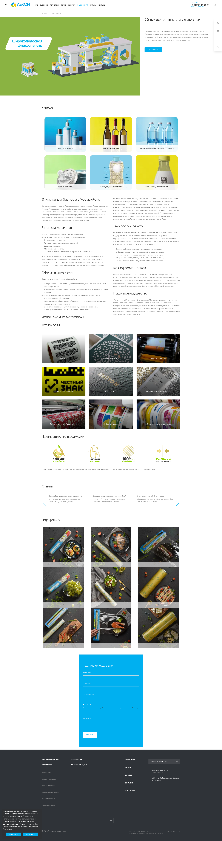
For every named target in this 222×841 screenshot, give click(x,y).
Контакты (129, 783)
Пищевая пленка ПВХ (50, 759)
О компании (130, 759)
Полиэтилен (47, 765)
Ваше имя (87, 673)
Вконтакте (111, 820)
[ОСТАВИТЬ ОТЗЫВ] (218, 47)
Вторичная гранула (48, 805)
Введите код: (87, 718)
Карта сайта (130, 791)
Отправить (89, 735)
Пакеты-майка (46, 773)
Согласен (88, 704)
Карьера (128, 767)
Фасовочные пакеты (49, 779)
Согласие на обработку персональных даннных (146, 833)
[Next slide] (177, 503)
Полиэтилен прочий (48, 798)
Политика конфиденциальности (141, 831)
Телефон (87, 684)
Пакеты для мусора (48, 785)
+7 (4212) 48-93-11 (159, 770)
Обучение (129, 775)
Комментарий (88, 694)
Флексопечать (77, 759)
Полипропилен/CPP (79, 765)
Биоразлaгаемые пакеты (50, 792)
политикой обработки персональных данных (106, 708)
